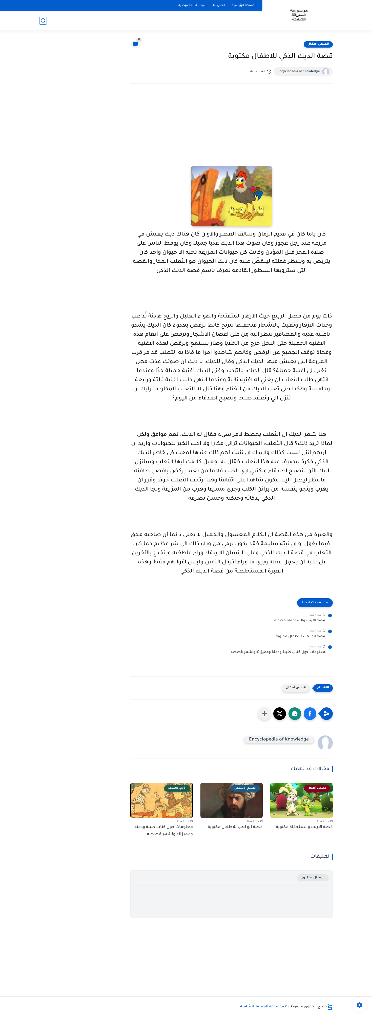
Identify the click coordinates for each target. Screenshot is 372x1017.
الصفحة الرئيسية (244, 5)
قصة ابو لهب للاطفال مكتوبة (300, 637)
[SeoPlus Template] (330, 1007)
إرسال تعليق (313, 878)
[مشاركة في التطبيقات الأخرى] (264, 713)
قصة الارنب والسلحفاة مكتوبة (299, 621)
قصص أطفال (318, 44)
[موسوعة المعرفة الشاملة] (298, 15)
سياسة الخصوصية (192, 5)
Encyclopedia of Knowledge (299, 71)
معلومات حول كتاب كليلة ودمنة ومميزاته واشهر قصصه (278, 652)
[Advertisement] (231, 131)
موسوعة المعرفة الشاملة (262, 1007)
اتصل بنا (219, 5)
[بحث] (43, 21)
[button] (310, 713)
